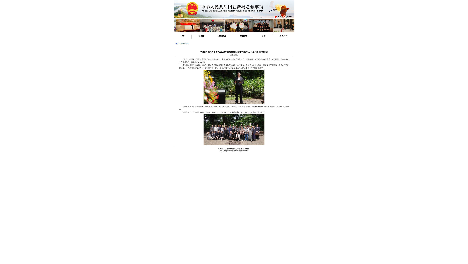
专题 (264, 36)
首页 (182, 36)
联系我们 (284, 36)
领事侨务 (244, 36)
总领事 (201, 36)
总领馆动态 (185, 43)
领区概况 (222, 36)
